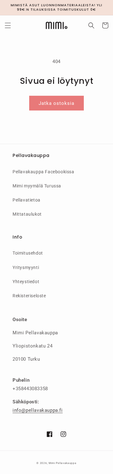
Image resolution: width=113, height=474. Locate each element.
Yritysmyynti (26, 267)
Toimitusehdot (28, 253)
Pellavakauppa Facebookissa (43, 171)
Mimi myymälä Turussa (37, 185)
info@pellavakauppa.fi (38, 410)
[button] (8, 25)
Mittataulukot (27, 214)
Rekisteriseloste (29, 295)
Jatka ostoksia (56, 103)
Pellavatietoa (26, 199)
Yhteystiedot (26, 281)
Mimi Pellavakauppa (63, 463)
